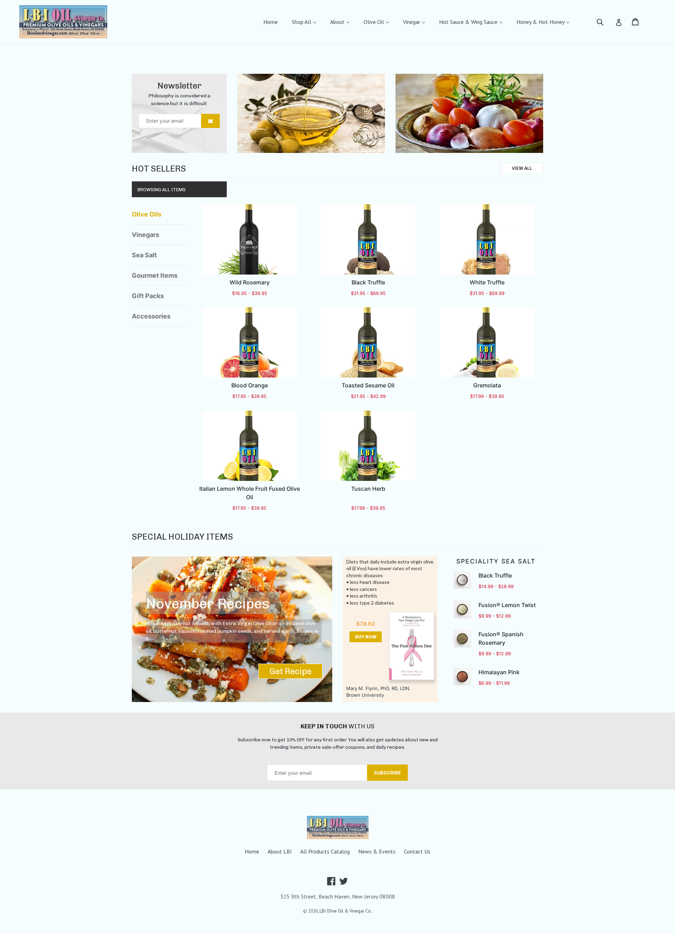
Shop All (302, 21)
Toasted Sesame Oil (368, 385)
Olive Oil (374, 21)
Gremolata (487, 385)
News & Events (377, 851)
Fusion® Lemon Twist (507, 604)
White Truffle (487, 282)
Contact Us (417, 851)
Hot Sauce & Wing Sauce (469, 21)
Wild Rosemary (250, 282)
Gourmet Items (155, 275)
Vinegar (412, 21)
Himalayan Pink (499, 672)
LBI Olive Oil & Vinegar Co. (346, 911)
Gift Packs (148, 295)
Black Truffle (368, 282)
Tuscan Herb (368, 488)
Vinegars (145, 234)
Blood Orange (249, 385)
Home (270, 21)
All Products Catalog (325, 851)
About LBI (280, 851)
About (338, 21)
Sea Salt (144, 255)
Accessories (151, 316)
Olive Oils (146, 214)
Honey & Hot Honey (541, 21)
